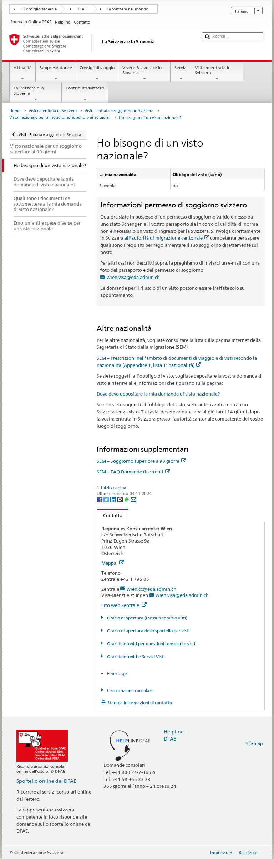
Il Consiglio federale (38, 9)
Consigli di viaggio (97, 67)
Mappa (109, 563)
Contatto (109, 515)
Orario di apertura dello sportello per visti (147, 630)
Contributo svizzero (85, 87)
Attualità (23, 67)
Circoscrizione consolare (129, 690)
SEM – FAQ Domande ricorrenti (130, 472)
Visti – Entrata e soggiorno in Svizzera (119, 110)
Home (14, 110)
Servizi (180, 67)
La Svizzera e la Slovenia (29, 90)
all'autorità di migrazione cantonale (164, 238)
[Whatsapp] (127, 499)
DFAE (82, 9)
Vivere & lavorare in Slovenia (142, 70)
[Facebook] (100, 499)
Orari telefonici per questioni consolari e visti (150, 643)
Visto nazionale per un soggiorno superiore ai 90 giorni (60, 117)
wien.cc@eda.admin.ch (151, 589)
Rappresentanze (55, 67)
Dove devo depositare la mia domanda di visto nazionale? (158, 394)
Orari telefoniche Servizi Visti (135, 656)
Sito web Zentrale (120, 605)
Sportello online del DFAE (46, 781)
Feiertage (117, 673)
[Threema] (120, 499)
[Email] (133, 499)
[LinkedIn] (113, 499)
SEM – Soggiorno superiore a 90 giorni (138, 461)
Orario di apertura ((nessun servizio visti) (146, 617)
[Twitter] (106, 499)
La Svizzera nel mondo (127, 9)
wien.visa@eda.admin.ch (133, 277)
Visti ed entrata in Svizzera (212, 70)
